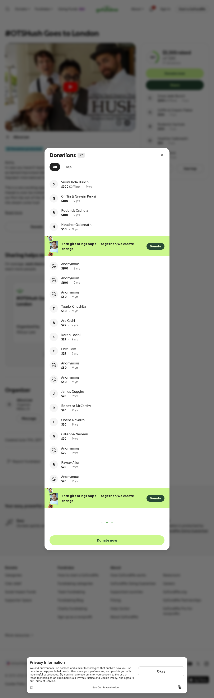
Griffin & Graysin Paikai (78, 196)
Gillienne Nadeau (74, 434)
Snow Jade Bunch (75, 182)
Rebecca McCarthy (76, 406)
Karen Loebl (70, 335)
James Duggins (72, 391)
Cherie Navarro (73, 420)
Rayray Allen (70, 462)
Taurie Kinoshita (73, 306)
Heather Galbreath (76, 225)
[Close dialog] (162, 155)
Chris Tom (68, 349)
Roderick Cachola (74, 210)
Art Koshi (68, 321)
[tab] (55, 167)
